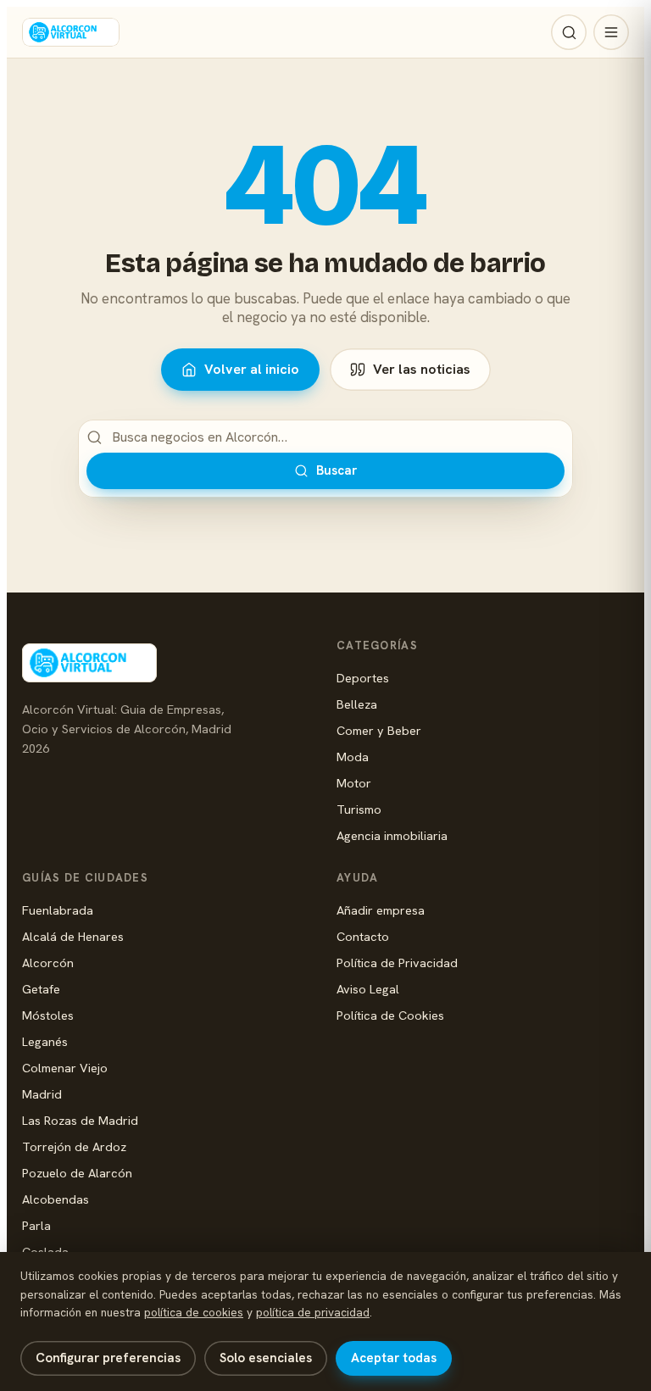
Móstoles (48, 1015)
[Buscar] (569, 32)
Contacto (363, 936)
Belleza (357, 704)
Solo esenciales (266, 1357)
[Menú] (611, 32)
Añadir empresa (381, 910)
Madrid (42, 1094)
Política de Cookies (390, 1015)
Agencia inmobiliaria (392, 835)
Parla (36, 1225)
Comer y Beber (379, 730)
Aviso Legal (368, 989)
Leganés (45, 1041)
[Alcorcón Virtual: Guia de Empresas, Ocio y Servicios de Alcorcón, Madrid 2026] (71, 32)
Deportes (363, 678)
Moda (353, 756)
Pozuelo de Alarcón (77, 1173)
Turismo (359, 809)
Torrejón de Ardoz (74, 1146)
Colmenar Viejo (65, 1068)
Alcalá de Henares (73, 936)
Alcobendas (55, 1199)
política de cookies (193, 1312)
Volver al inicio (251, 369)
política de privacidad (313, 1312)
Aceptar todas (394, 1357)
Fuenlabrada (57, 910)
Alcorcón (48, 962)
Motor (354, 783)
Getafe (41, 989)
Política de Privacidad (397, 962)
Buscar (336, 470)
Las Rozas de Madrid (80, 1120)
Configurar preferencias (108, 1357)
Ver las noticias (421, 369)
